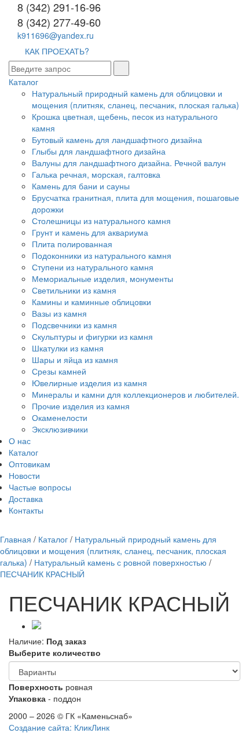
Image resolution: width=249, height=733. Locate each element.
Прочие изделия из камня (81, 406)
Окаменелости (59, 417)
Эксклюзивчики (60, 429)
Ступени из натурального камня (92, 267)
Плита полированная (72, 244)
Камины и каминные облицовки (91, 301)
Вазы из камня (59, 313)
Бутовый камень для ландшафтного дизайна (117, 139)
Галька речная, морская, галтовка (96, 174)
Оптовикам (29, 464)
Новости (24, 475)
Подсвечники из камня (74, 325)
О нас (20, 440)
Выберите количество (55, 652)
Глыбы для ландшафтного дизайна (99, 151)
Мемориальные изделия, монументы (102, 278)
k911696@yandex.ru (55, 35)
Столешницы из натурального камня (101, 220)
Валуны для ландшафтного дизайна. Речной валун (129, 162)
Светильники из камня (74, 290)
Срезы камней (59, 371)
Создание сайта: (59, 727)
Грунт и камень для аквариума (90, 232)
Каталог (23, 81)
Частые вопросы (40, 487)
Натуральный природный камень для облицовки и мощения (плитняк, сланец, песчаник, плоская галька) (135, 99)
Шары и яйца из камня (75, 359)
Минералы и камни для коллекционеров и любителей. (135, 394)
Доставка (26, 498)
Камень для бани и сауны (81, 186)
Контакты (26, 510)
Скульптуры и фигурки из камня (92, 336)
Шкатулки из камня (68, 348)
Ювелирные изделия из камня (89, 383)
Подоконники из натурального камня (101, 255)
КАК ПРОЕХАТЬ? (57, 51)
